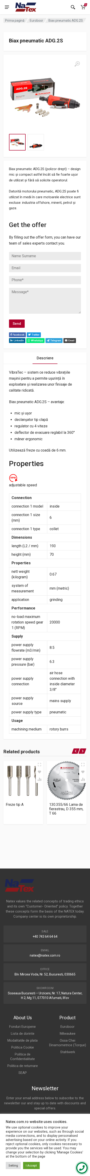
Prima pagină (14, 20)
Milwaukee (67, 1033)
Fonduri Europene (22, 1027)
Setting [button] (13, 1165)
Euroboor (36, 20)
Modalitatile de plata (22, 1040)
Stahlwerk (67, 1052)
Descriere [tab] (45, 358)
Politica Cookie (22, 1047)
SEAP (22, 1073)
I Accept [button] (31, 1165)
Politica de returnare (22, 1066)
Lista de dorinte (22, 1033)
